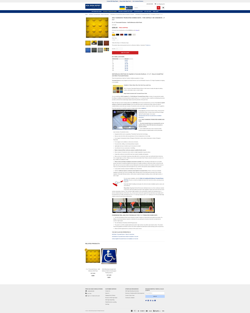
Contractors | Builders (130, 297)
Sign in (88, 295)
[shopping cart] (163, 7)
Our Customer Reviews (138, 1)
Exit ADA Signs (147, 11)
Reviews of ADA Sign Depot (111, 297)
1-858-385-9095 (149, 3)
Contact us (148, 45)
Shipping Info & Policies (110, 295)
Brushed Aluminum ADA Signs (125, 11)
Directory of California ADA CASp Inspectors (134, 293)
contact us (143, 108)
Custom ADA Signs (138, 11)
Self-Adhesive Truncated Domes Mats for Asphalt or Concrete (122, 14)
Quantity (113, 48)
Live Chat (89, 293)
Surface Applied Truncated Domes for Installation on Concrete (125, 238)
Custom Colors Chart (129, 295)
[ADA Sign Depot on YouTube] (155, 300)
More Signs (155, 11)
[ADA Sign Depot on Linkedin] (152, 300)
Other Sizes (114, 38)
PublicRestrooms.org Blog (110, 302)
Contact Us (107, 291)
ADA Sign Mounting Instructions (132, 291)
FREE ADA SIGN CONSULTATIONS (94, 289)
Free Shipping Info (160, 3)
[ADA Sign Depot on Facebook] (148, 300)
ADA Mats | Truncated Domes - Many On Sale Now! (99, 14)
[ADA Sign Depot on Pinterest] (150, 300)
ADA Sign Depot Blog (109, 299)
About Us (107, 293)
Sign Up (155, 296)
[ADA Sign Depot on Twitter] (146, 300)
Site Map (107, 304)
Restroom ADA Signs (96, 11)
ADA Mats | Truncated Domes (110, 11)
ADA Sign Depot (93, 310)
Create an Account (96, 295)
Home (86, 14)
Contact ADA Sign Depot (112, 1)
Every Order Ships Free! (125, 1)
